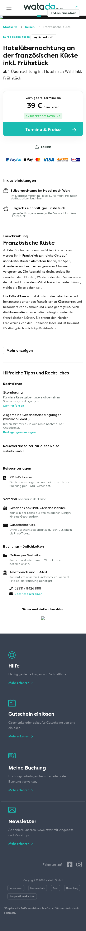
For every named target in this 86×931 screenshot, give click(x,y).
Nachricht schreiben (28, 594)
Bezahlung (72, 888)
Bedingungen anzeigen (19, 432)
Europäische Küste (16, 37)
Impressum (15, 888)
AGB (55, 888)
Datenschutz (37, 888)
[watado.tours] (43, 8)
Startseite (10, 27)
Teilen (45, 147)
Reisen (30, 27)
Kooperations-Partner (22, 896)
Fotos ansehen (63, 13)
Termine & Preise (43, 129)
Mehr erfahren (13, 405)
